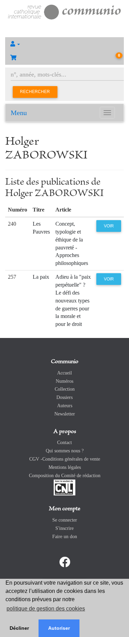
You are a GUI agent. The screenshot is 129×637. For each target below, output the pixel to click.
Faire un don (64, 536)
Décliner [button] (19, 628)
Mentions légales (65, 467)
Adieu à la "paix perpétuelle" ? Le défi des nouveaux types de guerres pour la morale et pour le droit (73, 300)
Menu (19, 112)
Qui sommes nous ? (65, 450)
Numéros (64, 381)
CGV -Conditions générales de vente (64, 459)
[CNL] (64, 487)
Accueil (64, 373)
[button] (64, 44)
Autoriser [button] (59, 628)
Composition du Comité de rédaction (64, 475)
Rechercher (35, 91)
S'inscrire (64, 528)
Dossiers (64, 397)
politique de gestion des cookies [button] (46, 609)
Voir (109, 226)
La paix (41, 277)
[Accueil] (64, 11)
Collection (65, 389)
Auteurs (64, 405)
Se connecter (64, 520)
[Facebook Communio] (65, 562)
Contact (64, 442)
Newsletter (64, 414)
